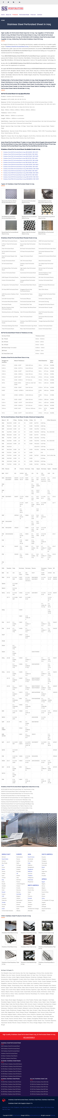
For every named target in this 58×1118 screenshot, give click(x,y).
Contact (39, 14)
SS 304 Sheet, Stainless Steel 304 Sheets (11, 1066)
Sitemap (53, 1115)
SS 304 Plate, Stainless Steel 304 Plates (11, 1084)
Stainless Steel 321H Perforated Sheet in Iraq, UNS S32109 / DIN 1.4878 (20, 164)
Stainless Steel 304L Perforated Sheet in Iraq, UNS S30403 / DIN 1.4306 (21, 168)
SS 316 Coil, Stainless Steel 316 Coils (39, 1086)
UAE (3, 896)
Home (3, 14)
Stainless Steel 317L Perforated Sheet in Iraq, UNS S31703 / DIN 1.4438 (20, 160)
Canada (30, 898)
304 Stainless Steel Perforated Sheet (10, 1048)
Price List (33, 14)
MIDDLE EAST (6, 854)
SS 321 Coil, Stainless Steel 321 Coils (39, 1089)
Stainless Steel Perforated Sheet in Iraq (17, 46)
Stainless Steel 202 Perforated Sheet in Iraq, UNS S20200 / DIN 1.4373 (20, 152)
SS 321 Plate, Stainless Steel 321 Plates (11, 1089)
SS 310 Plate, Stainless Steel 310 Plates (11, 1091)
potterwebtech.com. (35, 1115)
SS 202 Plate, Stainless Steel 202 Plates (11, 1082)
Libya (43, 898)
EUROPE (19, 854)
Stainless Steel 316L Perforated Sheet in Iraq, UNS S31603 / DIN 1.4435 (20, 156)
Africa (31, 1107)
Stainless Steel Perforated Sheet (9, 1053)
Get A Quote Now (28, 1037)
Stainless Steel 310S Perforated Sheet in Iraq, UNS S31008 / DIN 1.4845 (20, 173)
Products (15, 14)
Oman (12, 1107)
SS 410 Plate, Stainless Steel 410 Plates (11, 1094)
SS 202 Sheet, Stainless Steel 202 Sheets (11, 1064)
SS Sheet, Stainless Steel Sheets (9, 1056)
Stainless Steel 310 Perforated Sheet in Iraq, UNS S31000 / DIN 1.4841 (20, 170)
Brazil (43, 867)
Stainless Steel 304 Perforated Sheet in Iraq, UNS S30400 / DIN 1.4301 (20, 166)
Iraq (3, 879)
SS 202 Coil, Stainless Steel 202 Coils (39, 1082)
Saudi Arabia (5, 859)
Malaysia (30, 871)
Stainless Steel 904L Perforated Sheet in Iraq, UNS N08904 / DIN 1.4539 (21, 179)
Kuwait (3, 892)
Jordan (4, 902)
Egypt (43, 881)
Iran (3, 865)
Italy (3, 1109)
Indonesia (30, 879)
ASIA (29, 854)
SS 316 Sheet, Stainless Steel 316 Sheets (11, 1069)
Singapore (30, 869)
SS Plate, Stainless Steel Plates (9, 1058)
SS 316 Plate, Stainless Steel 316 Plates (11, 1086)
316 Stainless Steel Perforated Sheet (10, 1051)
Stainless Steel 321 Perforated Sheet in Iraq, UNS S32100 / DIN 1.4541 (20, 162)
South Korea (31, 857)
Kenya (48, 1107)
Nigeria (42, 1107)
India (29, 863)
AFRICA (44, 879)
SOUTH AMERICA (47, 854)
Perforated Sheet (24, 14)
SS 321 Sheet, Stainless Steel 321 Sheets (11, 1071)
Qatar (3, 869)
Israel (3, 908)
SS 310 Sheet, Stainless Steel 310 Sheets (11, 1074)
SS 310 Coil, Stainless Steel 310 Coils (39, 1091)
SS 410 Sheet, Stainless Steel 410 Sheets (11, 1076)
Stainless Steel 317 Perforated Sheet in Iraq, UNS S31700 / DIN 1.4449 (20, 158)
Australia (18, 894)
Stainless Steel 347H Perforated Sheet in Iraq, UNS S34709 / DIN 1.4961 (20, 177)
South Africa (36, 1107)
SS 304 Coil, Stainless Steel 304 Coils (39, 1084)
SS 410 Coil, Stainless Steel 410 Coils (39, 1094)
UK (17, 873)
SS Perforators (17, 1115)
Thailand (30, 875)
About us (8, 14)
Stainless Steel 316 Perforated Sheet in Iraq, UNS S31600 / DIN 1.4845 (20, 154)
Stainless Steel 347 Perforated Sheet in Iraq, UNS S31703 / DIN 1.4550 (20, 175)
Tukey (8, 1109)
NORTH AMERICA (33, 885)
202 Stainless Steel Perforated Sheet (10, 1046)
